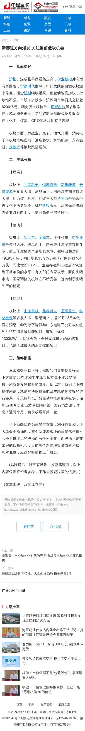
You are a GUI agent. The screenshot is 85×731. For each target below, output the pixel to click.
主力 (64, 199)
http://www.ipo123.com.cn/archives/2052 (30, 509)
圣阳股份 (68, 311)
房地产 (14, 147)
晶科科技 (49, 311)
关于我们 (46, 704)
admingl (18, 590)
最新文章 (64, 704)
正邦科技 (58, 107)
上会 (6, 30)
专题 (47, 30)
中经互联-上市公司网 (32, 712)
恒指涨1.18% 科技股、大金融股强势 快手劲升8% (36, 573)
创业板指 (64, 79)
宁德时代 (27, 86)
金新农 (44, 237)
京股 (47, 24)
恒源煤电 (49, 185)
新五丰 (29, 237)
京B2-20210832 (66, 718)
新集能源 (68, 185)
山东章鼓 (31, 311)
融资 (47, 18)
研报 (46, 205)
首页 (5, 40)
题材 (27, 93)
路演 (27, 30)
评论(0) (57, 56)
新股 (6, 18)
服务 (27, 18)
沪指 (13, 79)
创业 (27, 24)
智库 (16, 40)
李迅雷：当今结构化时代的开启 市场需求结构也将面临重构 (42, 558)
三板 (68, 24)
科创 (6, 24)
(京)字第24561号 (60, 724)
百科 (68, 30)
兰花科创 (31, 185)
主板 (68, 18)
